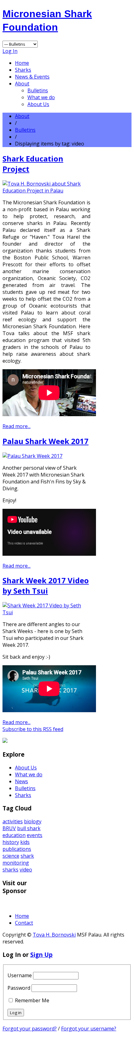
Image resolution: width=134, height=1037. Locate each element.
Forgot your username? (88, 1028)
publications (16, 848)
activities (12, 821)
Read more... (16, 426)
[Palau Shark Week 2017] (32, 455)
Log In (9, 51)
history (10, 842)
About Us (38, 104)
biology (32, 821)
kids (25, 842)
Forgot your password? (29, 1028)
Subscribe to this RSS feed (32, 729)
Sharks (23, 69)
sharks (10, 869)
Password (18, 987)
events (34, 835)
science (10, 855)
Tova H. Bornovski (54, 934)
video (26, 869)
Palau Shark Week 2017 (45, 441)
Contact (24, 922)
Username (19, 975)
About (22, 83)
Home (22, 62)
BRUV (9, 828)
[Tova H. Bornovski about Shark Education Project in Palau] (46, 190)
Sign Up (41, 954)
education (14, 835)
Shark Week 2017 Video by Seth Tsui (45, 585)
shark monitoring (18, 859)
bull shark (29, 828)
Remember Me (32, 1000)
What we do (41, 97)
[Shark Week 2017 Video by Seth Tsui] (46, 612)
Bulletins (37, 90)
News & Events (32, 76)
